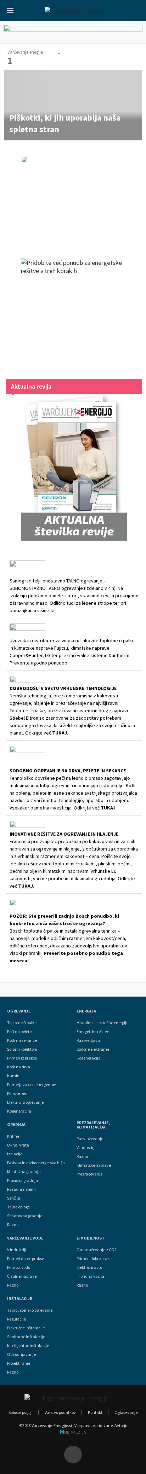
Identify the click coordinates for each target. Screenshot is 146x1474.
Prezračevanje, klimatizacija (93, 1125)
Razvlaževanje (90, 1139)
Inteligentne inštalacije (28, 1346)
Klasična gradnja (22, 1180)
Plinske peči (17, 1093)
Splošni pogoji (21, 1412)
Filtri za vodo (18, 1267)
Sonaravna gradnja (25, 1216)
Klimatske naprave (94, 1165)
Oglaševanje (125, 1412)
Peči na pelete (19, 1031)
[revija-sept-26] (74, 467)
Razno (12, 1225)
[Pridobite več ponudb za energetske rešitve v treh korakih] (74, 312)
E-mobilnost (91, 1238)
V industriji (16, 1250)
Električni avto (89, 1267)
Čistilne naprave (21, 1276)
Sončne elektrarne (93, 1049)
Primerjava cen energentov (31, 1085)
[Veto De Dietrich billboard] (73, 36)
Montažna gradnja (24, 1172)
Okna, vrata (18, 1145)
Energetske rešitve (93, 1031)
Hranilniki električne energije (102, 1023)
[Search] (133, 11)
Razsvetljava (88, 1040)
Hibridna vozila (90, 1276)
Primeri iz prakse (22, 1058)
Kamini (14, 1076)
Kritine (13, 1136)
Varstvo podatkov (60, 1412)
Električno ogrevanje (25, 1102)
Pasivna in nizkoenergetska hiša (36, 1163)
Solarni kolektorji (22, 1049)
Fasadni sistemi (21, 1189)
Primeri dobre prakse (25, 1259)
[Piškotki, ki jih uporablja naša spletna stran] (73, 105)
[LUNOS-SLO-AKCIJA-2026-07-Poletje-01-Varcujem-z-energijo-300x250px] (74, 200)
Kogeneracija (19, 1111)
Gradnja (16, 1124)
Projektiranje (18, 1363)
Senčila (13, 1198)
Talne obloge (18, 1207)
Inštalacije (19, 1298)
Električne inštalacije (26, 1328)
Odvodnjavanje (21, 1354)
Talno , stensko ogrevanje (29, 1310)
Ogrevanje (19, 1011)
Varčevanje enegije (25, 52)
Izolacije (14, 1154)
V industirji (86, 1147)
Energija (86, 1011)
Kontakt (95, 1412)
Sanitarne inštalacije (26, 1337)
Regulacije (16, 1319)
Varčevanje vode (25, 1238)
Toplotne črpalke (21, 1023)
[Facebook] (73, 1454)
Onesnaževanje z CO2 (97, 1250)
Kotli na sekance (22, 1040)
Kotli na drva (18, 1067)
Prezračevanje (89, 1174)
